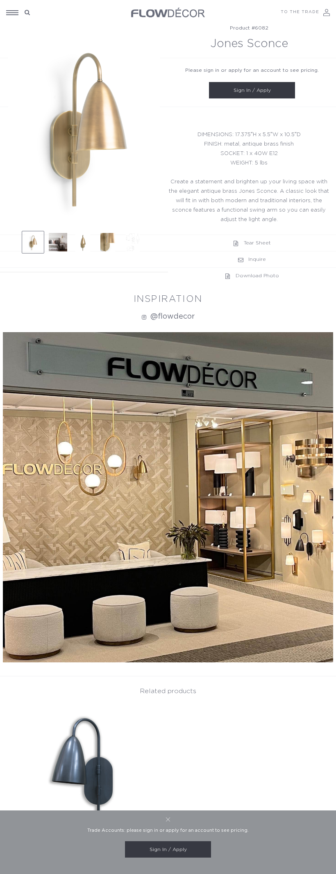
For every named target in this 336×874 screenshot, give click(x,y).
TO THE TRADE (300, 12)
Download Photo (257, 275)
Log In (326, 12)
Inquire (257, 259)
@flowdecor (171, 316)
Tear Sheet (257, 242)
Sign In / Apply (252, 90)
